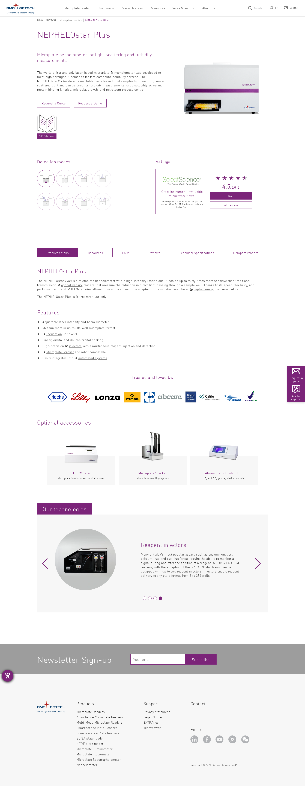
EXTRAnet (150, 722)
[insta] (233, 740)
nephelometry (204, 289)
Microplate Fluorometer (93, 754)
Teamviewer (152, 728)
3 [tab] (155, 598)
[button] (274, 7)
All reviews (231, 205)
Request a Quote (53, 103)
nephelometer (124, 72)
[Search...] (250, 8)
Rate (231, 196)
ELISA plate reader (90, 738)
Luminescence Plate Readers (97, 733)
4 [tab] (160, 598)
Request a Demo (90, 103)
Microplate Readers (90, 711)
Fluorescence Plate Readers (96, 727)
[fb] (207, 740)
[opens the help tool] (7, 676)
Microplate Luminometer (94, 749)
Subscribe (201, 659)
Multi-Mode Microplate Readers (99, 722)
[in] (195, 740)
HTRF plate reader (89, 743)
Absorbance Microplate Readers (99, 717)
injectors (75, 346)
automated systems (92, 358)
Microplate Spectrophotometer (98, 759)
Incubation (54, 334)
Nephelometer (86, 765)
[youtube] (220, 740)
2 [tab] (150, 598)
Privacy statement (156, 711)
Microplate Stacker (60, 352)
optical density (72, 285)
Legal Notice (152, 717)
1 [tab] (144, 598)
